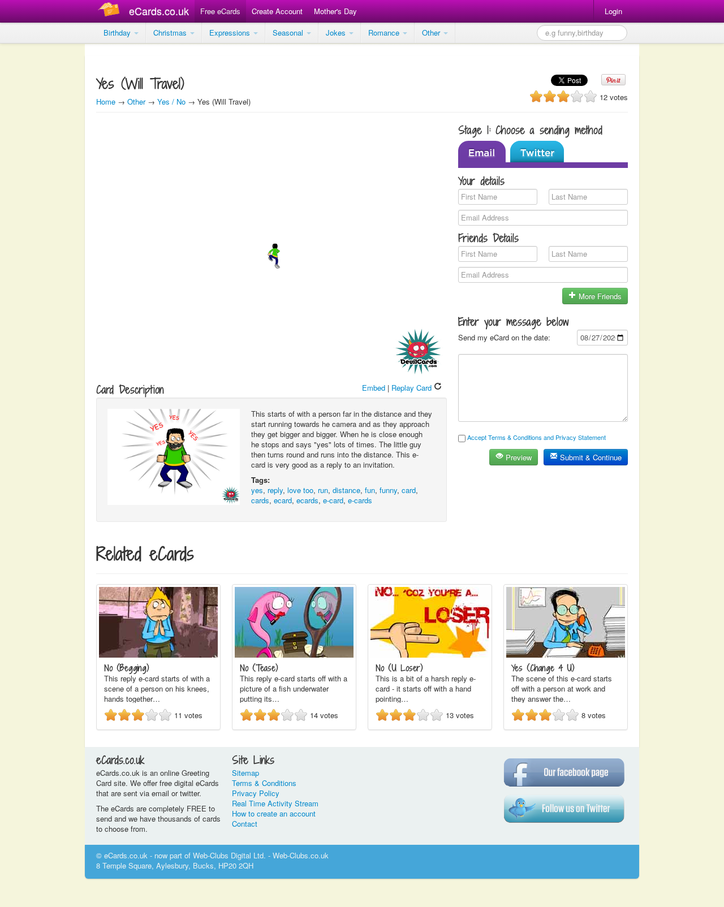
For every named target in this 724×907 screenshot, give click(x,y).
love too (300, 490)
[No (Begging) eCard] (158, 654)
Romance (385, 32)
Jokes (337, 32)
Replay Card (412, 387)
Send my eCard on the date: (504, 337)
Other (432, 32)
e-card (333, 500)
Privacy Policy (255, 793)
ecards (307, 500)
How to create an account (274, 813)
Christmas (171, 32)
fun (370, 490)
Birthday (118, 32)
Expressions (230, 32)
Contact (244, 823)
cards (260, 500)
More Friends (599, 296)
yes (257, 490)
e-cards (360, 500)
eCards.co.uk (159, 10)
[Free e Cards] (111, 11)
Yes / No (171, 101)
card (409, 490)
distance (346, 490)
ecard (283, 500)
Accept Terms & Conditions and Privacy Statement (536, 437)
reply (275, 490)
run (323, 490)
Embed (373, 387)
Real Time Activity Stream (275, 803)
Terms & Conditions (264, 783)
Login (613, 11)
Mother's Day (335, 11)
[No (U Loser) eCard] (429, 654)
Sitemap (245, 772)
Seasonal (289, 32)
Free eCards (220, 11)
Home (105, 101)
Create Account (277, 11)
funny (388, 490)
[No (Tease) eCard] (294, 654)
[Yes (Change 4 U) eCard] (565, 654)
